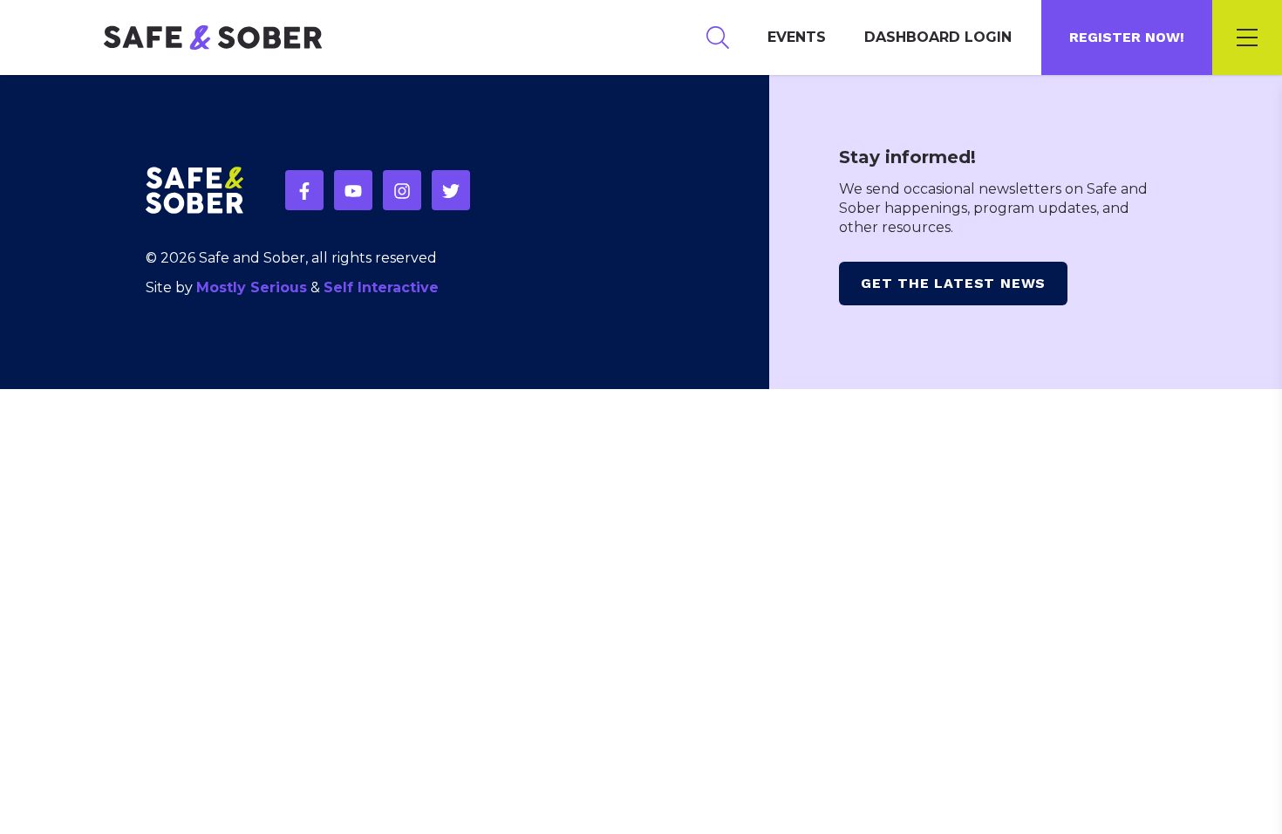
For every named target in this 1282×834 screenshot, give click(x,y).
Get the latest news (953, 283)
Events (796, 37)
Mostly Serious (251, 287)
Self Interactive (381, 287)
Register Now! (1126, 37)
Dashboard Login (938, 37)
